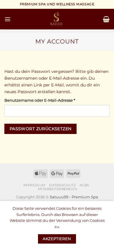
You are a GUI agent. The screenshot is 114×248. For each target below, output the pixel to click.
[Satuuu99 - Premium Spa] (57, 19)
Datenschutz (62, 185)
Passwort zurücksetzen (41, 128)
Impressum (34, 185)
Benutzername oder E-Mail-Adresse (50, 100)
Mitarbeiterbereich (57, 189)
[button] (7, 19)
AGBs (84, 185)
